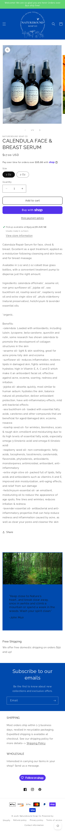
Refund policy (20, 820)
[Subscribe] (54, 701)
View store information (19, 235)
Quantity (7, 182)
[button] (4, 24)
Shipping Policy (36, 743)
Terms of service (54, 820)
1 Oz (8, 174)
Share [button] (9, 532)
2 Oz (23, 174)
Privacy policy (36, 820)
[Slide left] (25, 130)
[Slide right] (40, 130)
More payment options (32, 218)
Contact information (34, 825)
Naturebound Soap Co (30, 816)
